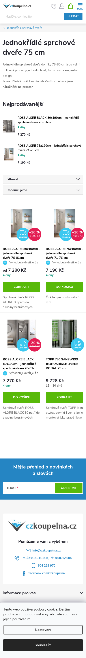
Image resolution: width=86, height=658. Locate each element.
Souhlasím (43, 645)
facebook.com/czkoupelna (46, 573)
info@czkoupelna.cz (46, 550)
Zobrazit (21, 287)
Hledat (73, 16)
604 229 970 (46, 565)
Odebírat (69, 488)
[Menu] (80, 6)
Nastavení (43, 629)
